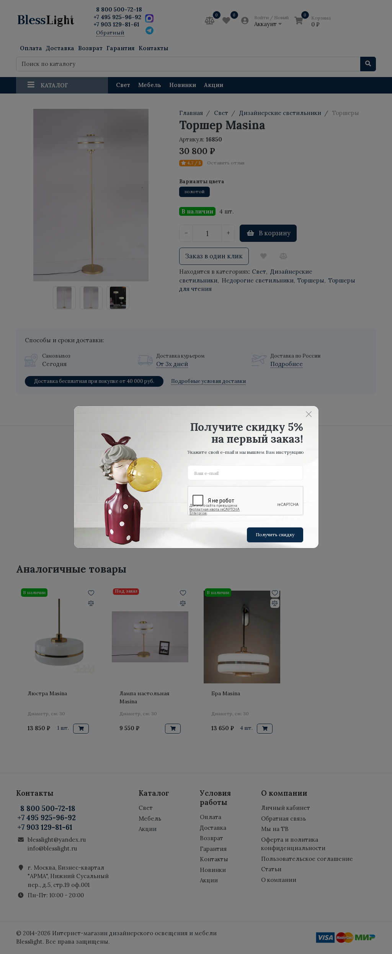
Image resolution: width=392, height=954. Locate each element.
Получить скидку (275, 534)
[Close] (309, 414)
